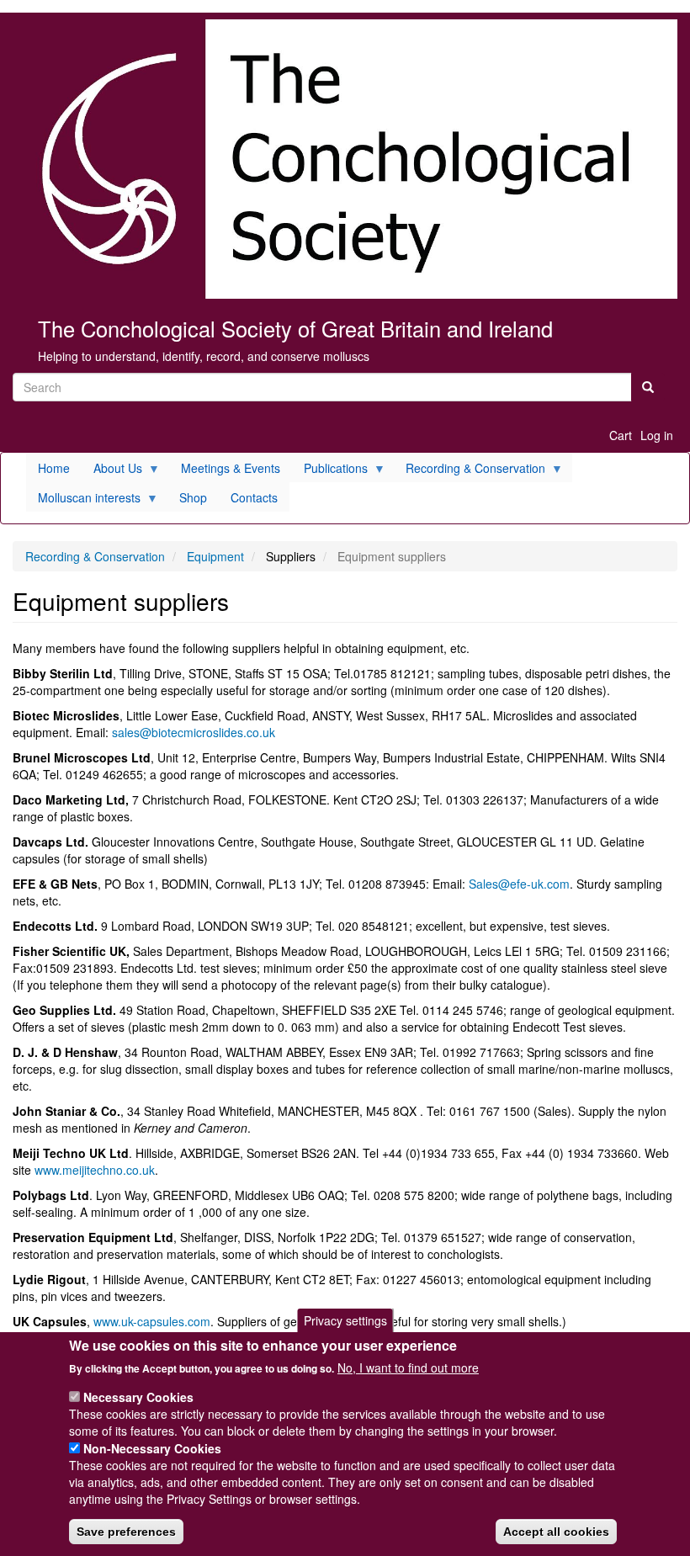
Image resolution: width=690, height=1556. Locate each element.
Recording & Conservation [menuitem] (469, 470)
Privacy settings (345, 1320)
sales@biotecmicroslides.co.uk (193, 732)
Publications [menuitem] (330, 470)
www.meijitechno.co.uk (94, 1169)
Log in (656, 435)
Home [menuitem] (54, 467)
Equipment (215, 556)
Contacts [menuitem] (254, 497)
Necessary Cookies (138, 1397)
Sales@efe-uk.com (519, 883)
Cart (620, 435)
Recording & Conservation (95, 556)
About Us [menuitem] (112, 470)
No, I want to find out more (408, 1367)
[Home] (345, 159)
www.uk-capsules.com (151, 1321)
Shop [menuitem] (193, 497)
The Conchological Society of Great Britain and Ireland (295, 328)
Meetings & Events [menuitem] (230, 467)
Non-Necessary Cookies (152, 1448)
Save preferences (126, 1531)
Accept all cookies (556, 1531)
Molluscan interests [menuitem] (83, 500)
